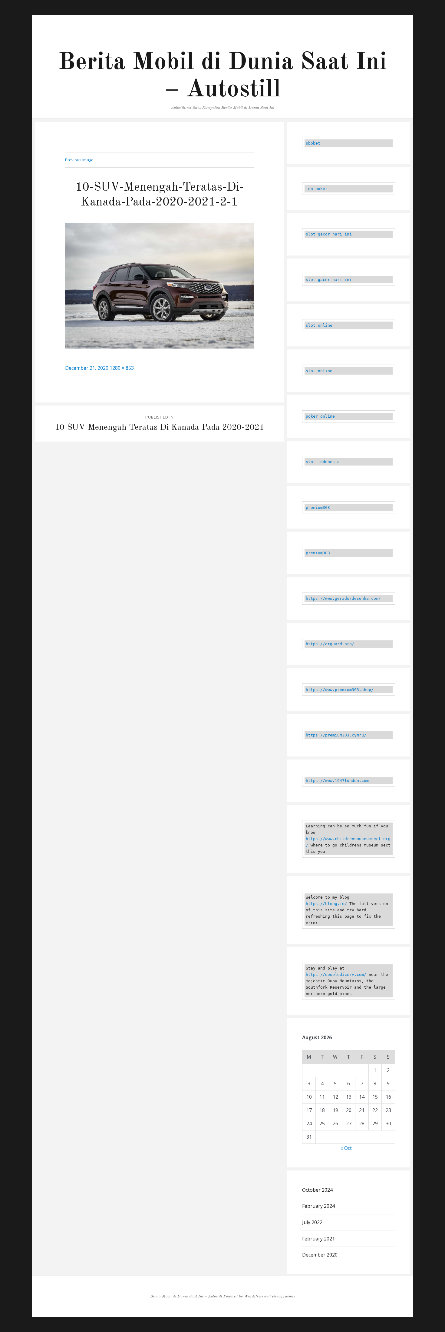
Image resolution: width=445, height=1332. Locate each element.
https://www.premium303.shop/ (340, 689)
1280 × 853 (122, 368)
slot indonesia (323, 461)
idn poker (317, 188)
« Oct (346, 1148)
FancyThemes (283, 1296)
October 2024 (317, 1190)
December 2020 (320, 1254)
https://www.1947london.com (337, 780)
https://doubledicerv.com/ (336, 974)
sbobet (313, 143)
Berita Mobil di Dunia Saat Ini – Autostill (186, 1296)
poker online (320, 416)
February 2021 (318, 1238)
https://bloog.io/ (326, 903)
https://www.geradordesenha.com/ (343, 598)
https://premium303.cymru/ (336, 735)
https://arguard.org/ (330, 644)
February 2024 (318, 1206)
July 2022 (312, 1222)
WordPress (253, 1296)
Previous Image (79, 159)
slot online (319, 325)
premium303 (318, 507)
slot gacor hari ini (329, 234)
